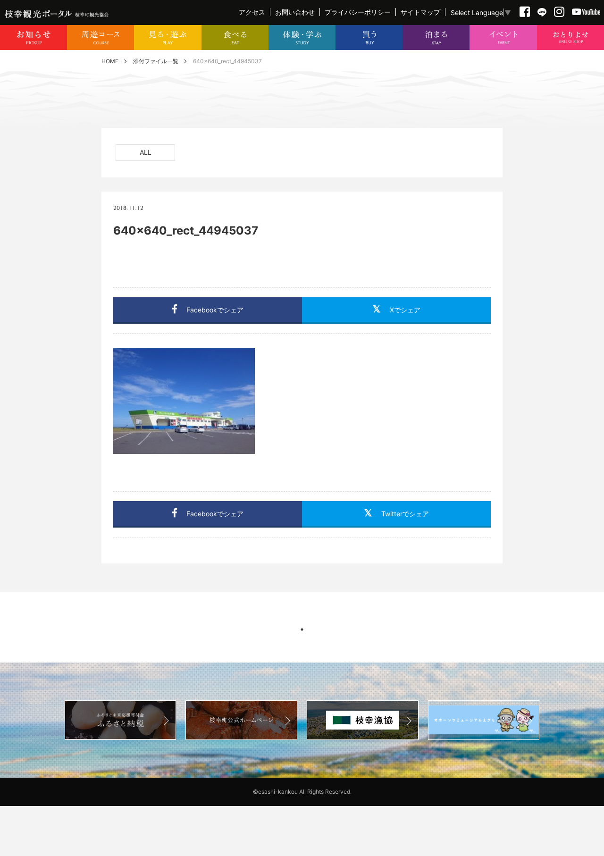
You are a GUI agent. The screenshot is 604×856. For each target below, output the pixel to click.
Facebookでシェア (214, 310)
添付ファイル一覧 (155, 61)
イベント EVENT (503, 37)
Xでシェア (405, 310)
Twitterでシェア (405, 514)
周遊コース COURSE (100, 37)
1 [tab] (302, 629)
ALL (145, 152)
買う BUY (369, 37)
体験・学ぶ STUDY (302, 37)
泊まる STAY (436, 37)
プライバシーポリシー (358, 12)
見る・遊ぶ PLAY (167, 37)
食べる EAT (234, 37)
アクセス (252, 12)
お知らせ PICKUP (33, 37)
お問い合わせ (295, 12)
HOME (109, 61)
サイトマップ (420, 12)
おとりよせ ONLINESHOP (570, 37)
